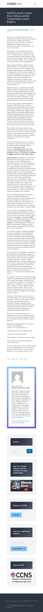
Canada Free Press (12, 342)
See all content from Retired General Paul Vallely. (20, 421)
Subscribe (17, 549)
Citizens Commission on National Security (21, 416)
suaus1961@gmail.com (20, 327)
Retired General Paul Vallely (17, 30)
